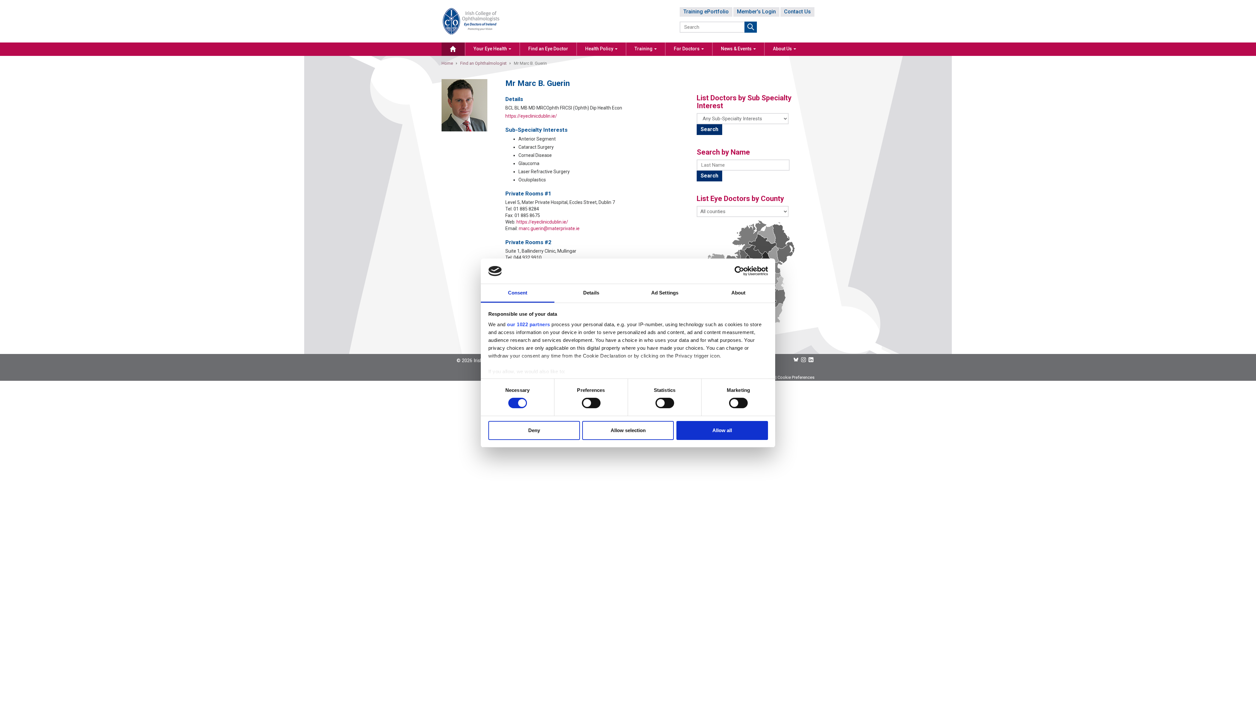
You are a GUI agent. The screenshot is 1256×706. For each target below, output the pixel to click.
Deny (534, 430)
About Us (783, 48)
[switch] (591, 403)
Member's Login (756, 11)
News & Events (737, 48)
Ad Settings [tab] (664, 292)
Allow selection (628, 430)
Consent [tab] (518, 292)
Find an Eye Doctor (548, 48)
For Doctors (687, 48)
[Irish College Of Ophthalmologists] (471, 20)
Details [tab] (591, 292)
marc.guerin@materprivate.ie (549, 228)
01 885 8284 (526, 208)
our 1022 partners (528, 324)
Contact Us (797, 11)
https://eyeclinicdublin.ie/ (531, 116)
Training (644, 48)
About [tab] (738, 292)
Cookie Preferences (795, 377)
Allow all (722, 430)
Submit (750, 27)
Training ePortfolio (706, 11)
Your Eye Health (491, 48)
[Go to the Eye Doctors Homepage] (453, 49)
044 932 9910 (528, 257)
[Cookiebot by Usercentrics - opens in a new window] (739, 271)
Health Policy (599, 48)
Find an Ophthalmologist (483, 63)
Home (447, 63)
